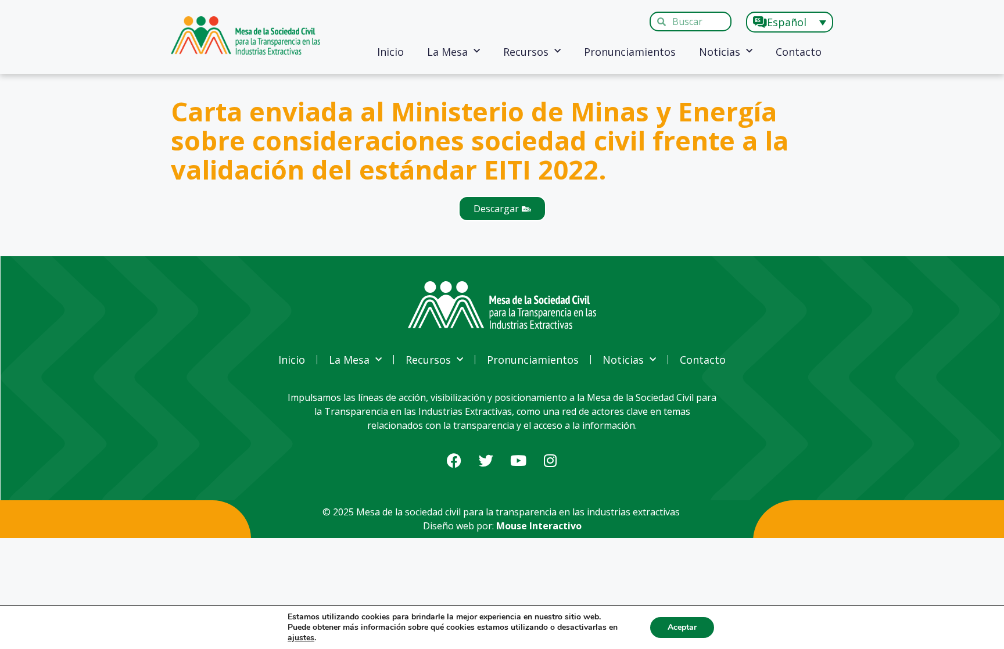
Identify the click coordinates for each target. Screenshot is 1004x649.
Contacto (799, 52)
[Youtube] (518, 460)
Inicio (390, 52)
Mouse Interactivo (539, 525)
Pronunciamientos (630, 52)
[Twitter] (486, 460)
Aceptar (682, 627)
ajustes (301, 638)
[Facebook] (454, 460)
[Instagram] (550, 460)
